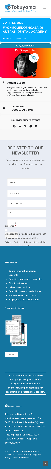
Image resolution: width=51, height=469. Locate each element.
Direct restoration (18, 283)
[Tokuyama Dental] (20, 8)
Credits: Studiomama (21, 457)
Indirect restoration (19, 287)
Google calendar (22, 110)
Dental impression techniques (24, 291)
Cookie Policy (24, 451)
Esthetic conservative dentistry (25, 279)
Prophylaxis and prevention (23, 299)
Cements (13, 274)
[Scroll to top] (45, 463)
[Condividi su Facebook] (14, 125)
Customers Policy (23, 454)
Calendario (18, 106)
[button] (44, 8)
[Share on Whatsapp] (25, 125)
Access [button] (11, 354)
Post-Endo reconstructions (23, 295)
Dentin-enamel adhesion (22, 270)
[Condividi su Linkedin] (19, 125)
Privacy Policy (12, 242)
